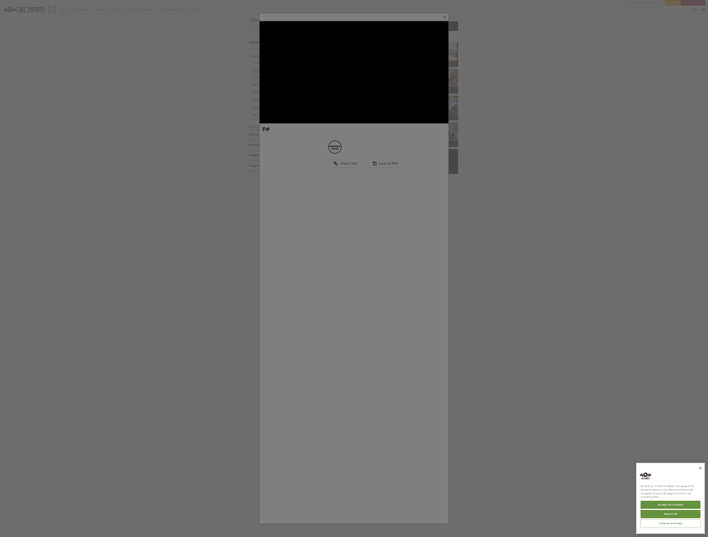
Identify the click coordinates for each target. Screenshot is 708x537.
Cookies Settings (670, 523)
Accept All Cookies (670, 504)
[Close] (700, 468)
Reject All (670, 514)
